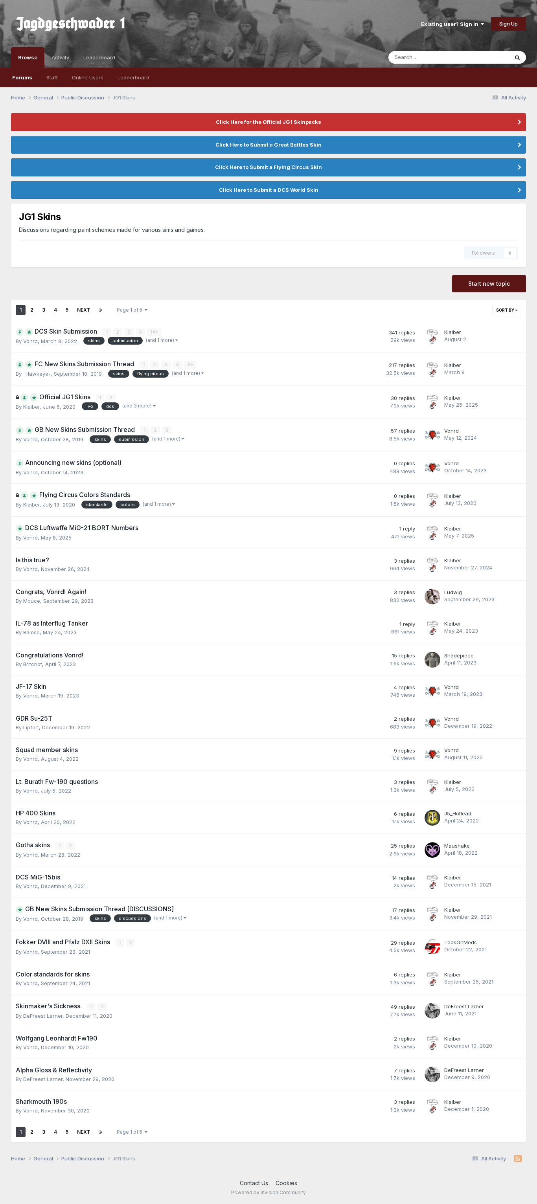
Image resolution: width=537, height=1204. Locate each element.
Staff (52, 77)
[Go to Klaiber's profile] (432, 336)
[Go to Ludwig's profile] (432, 596)
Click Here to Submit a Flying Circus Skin (268, 167)
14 (153, 332)
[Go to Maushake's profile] (432, 850)
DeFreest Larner (43, 1016)
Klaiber (452, 332)
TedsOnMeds (460, 942)
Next (83, 310)
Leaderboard (133, 77)
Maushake (457, 845)
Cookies (286, 1183)
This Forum (485, 57)
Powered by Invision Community (268, 1192)
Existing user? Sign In (451, 24)
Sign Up (508, 23)
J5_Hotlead (457, 813)
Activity (60, 57)
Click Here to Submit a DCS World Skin (268, 190)
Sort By (505, 310)
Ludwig (453, 592)
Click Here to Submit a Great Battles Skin (268, 144)
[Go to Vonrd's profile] (432, 435)
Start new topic (489, 283)
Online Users (87, 77)
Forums (22, 77)
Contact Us (254, 1183)
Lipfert (31, 727)
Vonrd (30, 341)
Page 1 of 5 (131, 310)
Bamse (31, 632)
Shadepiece (459, 655)
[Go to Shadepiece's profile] (432, 660)
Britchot (32, 664)
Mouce (31, 601)
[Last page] (100, 310)
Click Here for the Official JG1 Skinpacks (268, 122)
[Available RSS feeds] (518, 1158)
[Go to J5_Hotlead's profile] (432, 818)
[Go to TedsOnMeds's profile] (432, 946)
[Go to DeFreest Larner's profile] (432, 1011)
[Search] (517, 57)
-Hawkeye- (37, 374)
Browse (27, 57)
